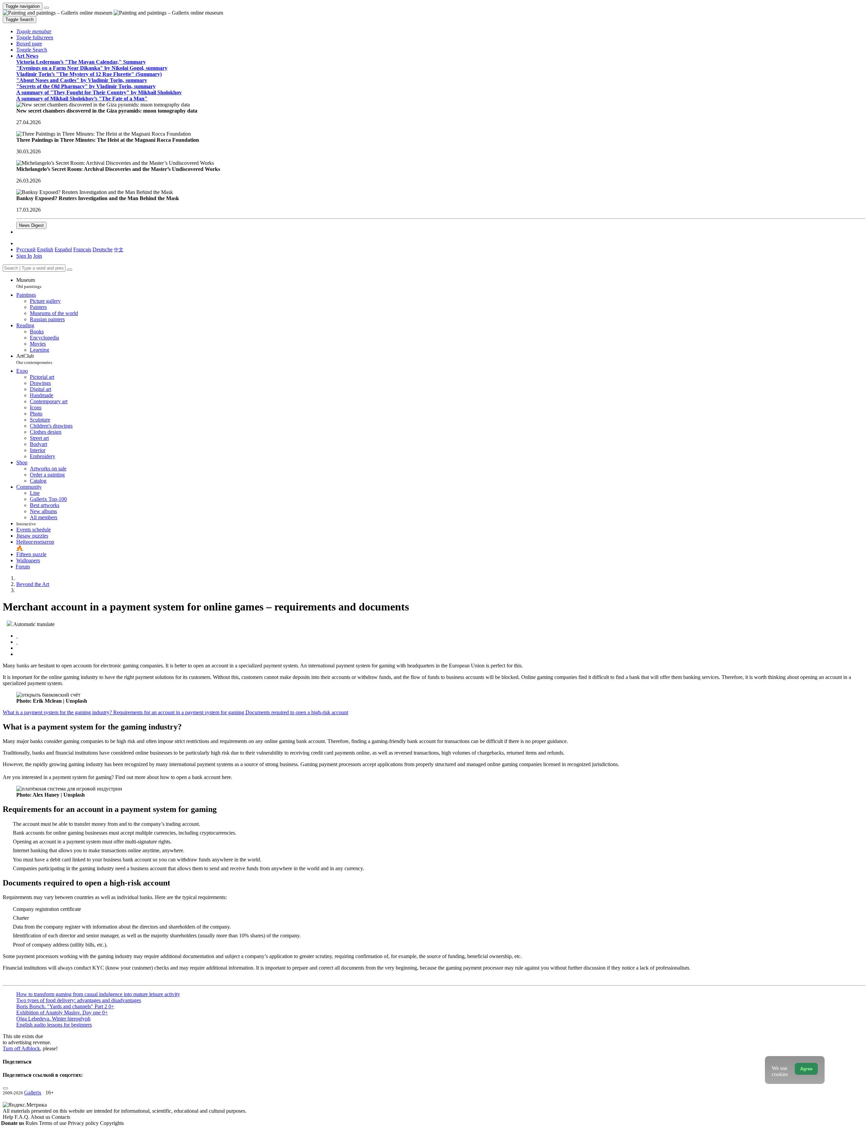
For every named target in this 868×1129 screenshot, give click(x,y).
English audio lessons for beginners (54, 1025)
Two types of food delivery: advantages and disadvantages (78, 1000)
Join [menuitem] (37, 256)
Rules (32, 1123)
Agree (806, 1068)
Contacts (61, 1117)
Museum (28, 283)
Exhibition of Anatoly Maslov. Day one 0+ (62, 1012)
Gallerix (32, 1092)
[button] (34, 31)
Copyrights (112, 1123)
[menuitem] (118, 249)
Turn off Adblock (21, 1048)
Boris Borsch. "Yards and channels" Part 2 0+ (65, 1006)
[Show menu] (46, 8)
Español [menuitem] (63, 249)
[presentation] (440, 648)
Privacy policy (84, 1123)
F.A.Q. (23, 1117)
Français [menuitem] (82, 249)
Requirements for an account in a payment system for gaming (179, 712)
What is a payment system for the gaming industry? (58, 712)
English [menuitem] (45, 249)
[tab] (17, 636)
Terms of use (53, 1123)
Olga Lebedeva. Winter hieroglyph (53, 1018)
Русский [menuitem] (26, 249)
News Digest (31, 225)
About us (41, 1117)
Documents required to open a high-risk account (296, 712)
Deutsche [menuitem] (103, 249)
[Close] (69, 270)
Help (9, 1117)
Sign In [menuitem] (24, 256)
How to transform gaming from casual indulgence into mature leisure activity (98, 994)
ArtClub (34, 359)
